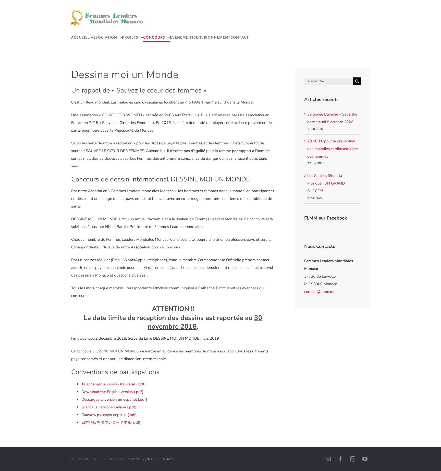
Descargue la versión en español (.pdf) (114, 399)
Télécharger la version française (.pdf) (113, 384)
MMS (170, 459)
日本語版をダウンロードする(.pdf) (110, 422)
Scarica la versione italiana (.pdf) (109, 407)
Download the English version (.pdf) (112, 391)
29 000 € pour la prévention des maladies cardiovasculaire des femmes (332, 149)
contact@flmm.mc (319, 291)
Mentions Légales (140, 459)
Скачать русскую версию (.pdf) (109, 414)
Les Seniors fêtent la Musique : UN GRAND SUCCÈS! (326, 183)
